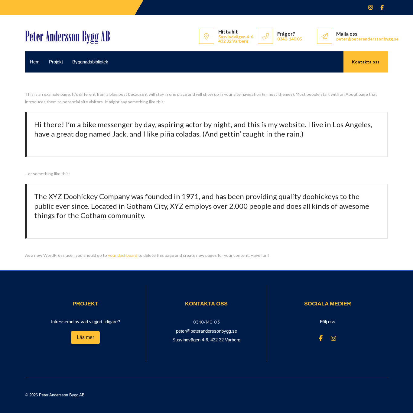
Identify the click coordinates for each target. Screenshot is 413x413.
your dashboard (122, 255)
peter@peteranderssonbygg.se (367, 38)
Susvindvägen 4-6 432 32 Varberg (235, 39)
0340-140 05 (289, 38)
